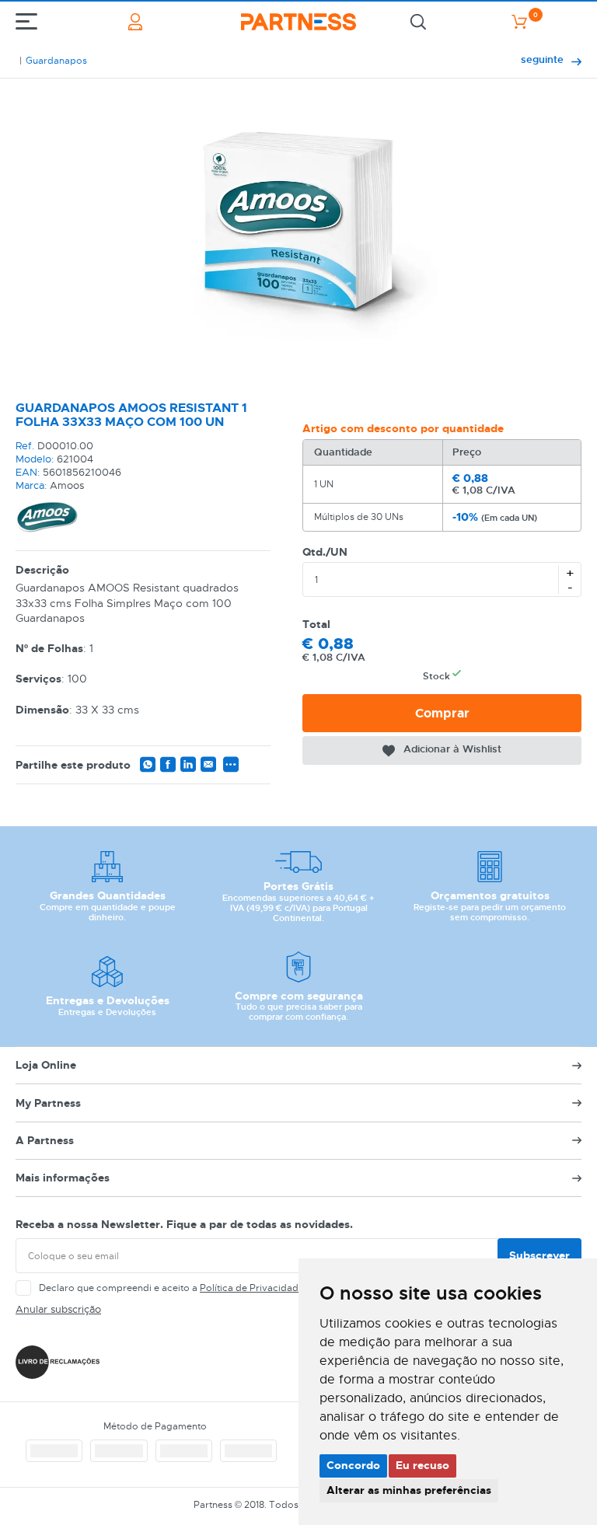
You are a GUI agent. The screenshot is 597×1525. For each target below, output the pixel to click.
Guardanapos (56, 60)
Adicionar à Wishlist (452, 749)
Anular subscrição (58, 1309)
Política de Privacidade (252, 1288)
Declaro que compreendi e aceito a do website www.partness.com (242, 1288)
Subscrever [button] (539, 1255)
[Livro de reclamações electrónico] (58, 1362)
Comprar (442, 713)
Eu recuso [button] (422, 1465)
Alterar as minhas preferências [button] (408, 1490)
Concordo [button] (353, 1465)
